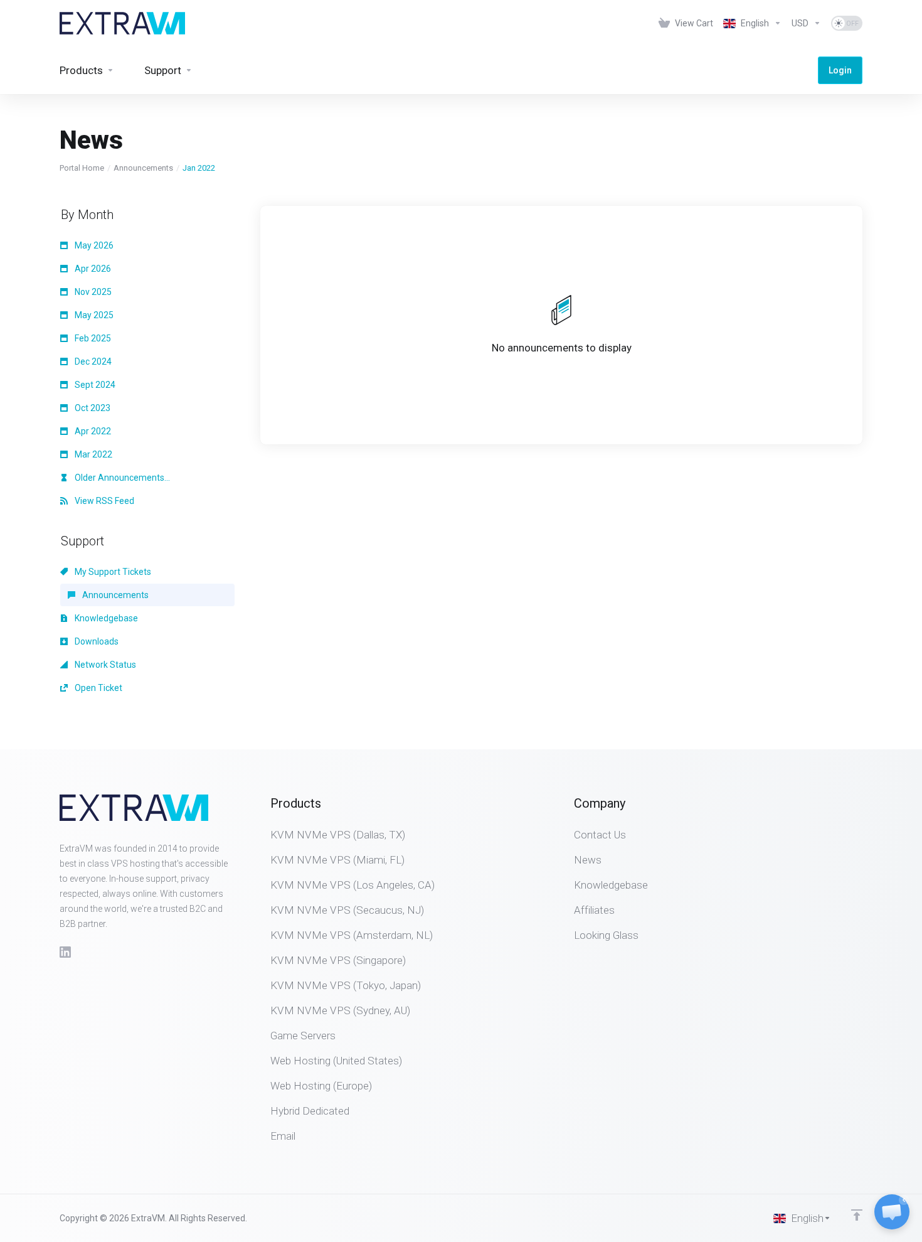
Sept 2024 (94, 385)
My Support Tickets (112, 572)
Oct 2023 (91, 408)
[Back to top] (856, 1215)
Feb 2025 (92, 338)
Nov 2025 (92, 292)
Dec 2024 (92, 361)
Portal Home (82, 168)
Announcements (143, 168)
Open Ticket (97, 688)
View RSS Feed (103, 501)
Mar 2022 (92, 454)
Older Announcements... (121, 478)
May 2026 (93, 245)
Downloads (96, 641)
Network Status (104, 665)
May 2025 (93, 315)
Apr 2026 (92, 269)
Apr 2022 (92, 431)
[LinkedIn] (65, 952)
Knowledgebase (105, 618)
